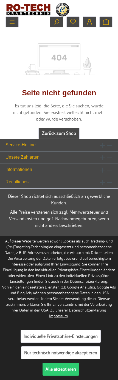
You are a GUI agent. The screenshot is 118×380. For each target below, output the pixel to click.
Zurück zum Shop (59, 133)
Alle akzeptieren (61, 369)
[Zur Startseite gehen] (28, 9)
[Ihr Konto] (89, 21)
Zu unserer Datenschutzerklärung (78, 310)
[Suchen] (56, 21)
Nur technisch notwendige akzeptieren (60, 353)
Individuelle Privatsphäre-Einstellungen (61, 336)
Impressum (58, 315)
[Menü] (12, 21)
